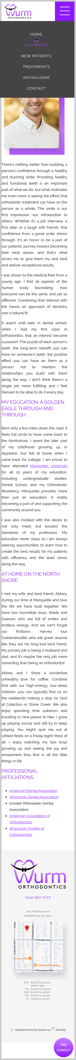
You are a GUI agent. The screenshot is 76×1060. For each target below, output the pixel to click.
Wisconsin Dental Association (33, 797)
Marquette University (48, 466)
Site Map (61, 1030)
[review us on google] (38, 1008)
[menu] (64, 11)
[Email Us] (38, 906)
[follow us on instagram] (46, 1008)
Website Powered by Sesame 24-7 (34, 1029)
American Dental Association (33, 790)
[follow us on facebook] (29, 1008)
